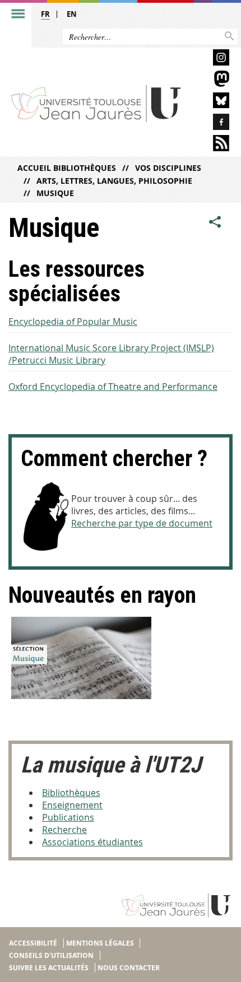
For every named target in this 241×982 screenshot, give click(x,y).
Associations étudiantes (92, 842)
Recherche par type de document (141, 523)
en (72, 14)
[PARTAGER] (215, 222)
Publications (68, 817)
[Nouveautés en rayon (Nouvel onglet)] (120, 658)
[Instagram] (211, 59)
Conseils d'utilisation (51, 955)
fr (45, 14)
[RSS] (211, 145)
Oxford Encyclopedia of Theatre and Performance (112, 386)
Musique (55, 193)
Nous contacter (129, 967)
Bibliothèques (71, 792)
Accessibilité (33, 943)
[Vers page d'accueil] (96, 102)
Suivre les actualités (49, 967)
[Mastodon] (211, 80)
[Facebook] (211, 123)
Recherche (64, 829)
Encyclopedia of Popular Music (72, 321)
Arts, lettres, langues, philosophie (114, 180)
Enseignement (72, 805)
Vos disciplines (168, 167)
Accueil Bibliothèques (66, 167)
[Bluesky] (211, 102)
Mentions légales (100, 943)
